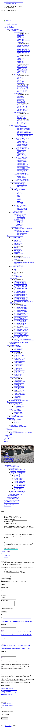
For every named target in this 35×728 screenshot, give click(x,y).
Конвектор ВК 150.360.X (21, 324)
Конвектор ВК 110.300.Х (21, 316)
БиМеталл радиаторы (16, 212)
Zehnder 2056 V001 (22, 65)
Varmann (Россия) (15, 237)
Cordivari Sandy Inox (19, 358)
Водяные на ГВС (18, 348)
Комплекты (17, 423)
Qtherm (16, 247)
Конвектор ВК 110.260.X (21, 314)
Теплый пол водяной (13, 415)
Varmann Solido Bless (22, 166)
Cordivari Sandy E (18, 371)
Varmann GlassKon (22, 170)
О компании (7, 21)
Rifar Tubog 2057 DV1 (23, 121)
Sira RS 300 (20, 221)
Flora (18, 196)
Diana (18, 195)
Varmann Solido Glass (22, 164)
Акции (6, 439)
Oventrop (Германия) (16, 419)
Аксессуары (10, 418)
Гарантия (9, 26)
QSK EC (16, 273)
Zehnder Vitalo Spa (19, 390)
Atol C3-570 (20, 80)
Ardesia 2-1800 (21, 100)
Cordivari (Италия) (19, 93)
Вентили (16, 422)
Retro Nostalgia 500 (22, 208)
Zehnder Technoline (22, 72)
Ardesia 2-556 (20, 96)
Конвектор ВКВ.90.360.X (21, 330)
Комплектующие (18, 225)
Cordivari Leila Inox (19, 359)
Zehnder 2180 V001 (22, 70)
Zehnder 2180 (20, 61)
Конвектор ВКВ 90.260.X (21, 329)
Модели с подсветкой (23, 179)
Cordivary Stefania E (19, 370)
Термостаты (17, 421)
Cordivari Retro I (18, 362)
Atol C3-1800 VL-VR (22, 91)
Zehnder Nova (20, 153)
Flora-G (19, 198)
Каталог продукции (9, 27)
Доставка (9, 429)
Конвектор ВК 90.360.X (20, 310)
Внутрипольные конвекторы (15, 236)
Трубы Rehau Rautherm (16, 416)
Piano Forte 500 (21, 217)
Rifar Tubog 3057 (21, 116)
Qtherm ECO (17, 249)
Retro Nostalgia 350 (22, 206)
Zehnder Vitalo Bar (19, 388)
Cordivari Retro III (18, 365)
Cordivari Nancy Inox (19, 356)
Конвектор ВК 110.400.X (21, 319)
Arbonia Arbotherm (22, 139)
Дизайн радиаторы (15, 125)
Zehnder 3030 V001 (22, 67)
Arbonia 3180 (20, 42)
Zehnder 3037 (20, 58)
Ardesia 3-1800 (21, 102)
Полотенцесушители (13, 345)
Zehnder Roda (17, 396)
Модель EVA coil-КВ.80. (20, 294)
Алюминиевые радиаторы (17, 182)
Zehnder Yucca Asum (19, 393)
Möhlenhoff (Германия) (16, 266)
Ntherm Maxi (17, 241)
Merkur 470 (20, 202)
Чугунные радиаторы (16, 188)
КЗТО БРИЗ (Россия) (16, 338)
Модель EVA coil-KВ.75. (20, 292)
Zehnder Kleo (20, 151)
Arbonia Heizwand (22, 142)
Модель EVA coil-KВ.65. (20, 291)
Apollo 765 (20, 192)
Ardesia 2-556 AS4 (22, 105)
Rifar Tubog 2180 (21, 118)
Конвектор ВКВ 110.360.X (21, 333)
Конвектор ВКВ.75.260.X (21, 327)
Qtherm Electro (18, 250)
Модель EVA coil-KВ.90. (20, 295)
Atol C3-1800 (20, 83)
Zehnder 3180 (20, 62)
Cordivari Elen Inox (19, 355)
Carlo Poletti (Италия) (16, 425)
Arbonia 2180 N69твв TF (23, 51)
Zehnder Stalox (18, 380)
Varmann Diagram (21, 158)
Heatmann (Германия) (16, 255)
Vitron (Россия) (14, 303)
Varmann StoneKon (22, 173)
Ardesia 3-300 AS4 (22, 106)
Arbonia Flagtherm (22, 145)
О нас (8, 23)
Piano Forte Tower (22, 218)
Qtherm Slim (17, 252)
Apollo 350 (20, 190)
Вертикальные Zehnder (23, 129)
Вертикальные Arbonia (23, 128)
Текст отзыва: (5, 600)
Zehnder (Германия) (19, 54)
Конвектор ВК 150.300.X (21, 323)
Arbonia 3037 (20, 35)
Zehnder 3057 (20, 59)
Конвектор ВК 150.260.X (21, 321)
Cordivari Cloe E (18, 375)
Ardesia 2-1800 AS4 (22, 109)
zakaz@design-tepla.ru (10, 3)
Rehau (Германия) (15, 403)
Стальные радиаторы (16, 227)
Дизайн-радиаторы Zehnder (21, 148)
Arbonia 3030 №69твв (23, 46)
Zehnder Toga (17, 397)
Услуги (6, 428)
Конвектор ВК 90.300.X (20, 308)
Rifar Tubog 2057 (21, 115)
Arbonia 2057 (20, 38)
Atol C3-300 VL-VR (22, 87)
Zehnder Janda (17, 399)
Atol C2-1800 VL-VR (22, 90)
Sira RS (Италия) (18, 220)
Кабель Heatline (18, 412)
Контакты (6, 441)
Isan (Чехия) (17, 74)
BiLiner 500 (20, 215)
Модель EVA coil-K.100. (20, 284)
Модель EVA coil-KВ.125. (21, 298)
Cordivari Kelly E (18, 368)
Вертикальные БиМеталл (24, 132)
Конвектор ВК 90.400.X (20, 311)
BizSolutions (8, 726)
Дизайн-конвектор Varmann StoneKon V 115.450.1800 (16, 621)
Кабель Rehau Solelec (19, 406)
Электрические (18, 349)
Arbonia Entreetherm (22, 144)
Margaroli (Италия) (15, 346)
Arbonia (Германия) (19, 32)
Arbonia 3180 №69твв (23, 52)
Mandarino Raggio (22, 185)
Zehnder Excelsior (21, 150)
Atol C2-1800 (20, 81)
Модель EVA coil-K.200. (20, 288)
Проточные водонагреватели (18, 426)
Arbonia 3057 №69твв (23, 48)
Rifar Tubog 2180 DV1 (23, 123)
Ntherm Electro (18, 243)
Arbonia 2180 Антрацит (23, 40)
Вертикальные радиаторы (21, 126)
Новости (6, 438)
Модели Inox (20, 176)
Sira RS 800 (20, 224)
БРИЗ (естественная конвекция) (22, 339)
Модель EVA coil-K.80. (20, 281)
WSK (15, 269)
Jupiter (18, 201)
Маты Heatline (17, 410)
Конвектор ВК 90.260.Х (20, 307)
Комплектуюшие (18, 407)
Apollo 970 (20, 193)
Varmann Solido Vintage (23, 167)
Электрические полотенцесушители (20, 400)
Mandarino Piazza (21, 186)
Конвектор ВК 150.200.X (21, 320)
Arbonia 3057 (20, 36)
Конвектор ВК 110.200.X (21, 313)
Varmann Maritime (22, 161)
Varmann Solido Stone (22, 169)
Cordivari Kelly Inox (19, 354)
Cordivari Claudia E (19, 372)
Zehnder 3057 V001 (22, 68)
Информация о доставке (11, 548)
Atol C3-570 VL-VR (22, 88)
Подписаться (4, 719)
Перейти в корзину (17, 668)
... (4, 442)
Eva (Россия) (13, 278)
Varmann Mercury (21, 160)
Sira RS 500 (20, 222)
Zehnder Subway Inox (19, 381)
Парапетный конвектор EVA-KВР (23, 301)
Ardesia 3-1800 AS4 (22, 110)
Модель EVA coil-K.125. (20, 285)
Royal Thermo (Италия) (20, 214)
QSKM (16, 275)
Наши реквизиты (12, 24)
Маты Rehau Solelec (19, 405)
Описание (7, 555)
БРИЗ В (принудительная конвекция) (24, 340)
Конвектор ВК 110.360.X (21, 317)
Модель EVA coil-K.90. (20, 282)
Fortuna (19, 199)
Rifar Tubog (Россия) (19, 112)
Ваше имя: (4, 594)
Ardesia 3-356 (20, 97)
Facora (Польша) (18, 211)
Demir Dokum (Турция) (20, 205)
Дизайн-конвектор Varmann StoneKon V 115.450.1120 (16, 635)
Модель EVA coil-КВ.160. (21, 300)
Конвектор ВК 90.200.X (20, 305)
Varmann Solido (21, 163)
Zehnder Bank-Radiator (23, 155)
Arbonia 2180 (20, 39)
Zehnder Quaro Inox (19, 387)
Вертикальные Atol (22, 131)
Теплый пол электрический (14, 402)
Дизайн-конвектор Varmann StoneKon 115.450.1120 (15, 648)
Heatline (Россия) (15, 409)
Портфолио (7, 435)
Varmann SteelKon (22, 171)
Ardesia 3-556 (20, 99)
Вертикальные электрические (25, 134)
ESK (15, 271)
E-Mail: (3, 597)
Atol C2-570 (20, 77)
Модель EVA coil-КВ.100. (21, 297)
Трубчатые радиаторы (16, 30)
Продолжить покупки (6, 668)
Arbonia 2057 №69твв (23, 45)
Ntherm (16, 240)
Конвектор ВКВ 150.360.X (21, 336)
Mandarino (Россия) (19, 183)
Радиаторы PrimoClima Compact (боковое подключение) (23, 233)
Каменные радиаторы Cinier (21, 180)
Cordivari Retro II (18, 364)
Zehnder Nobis (17, 384)
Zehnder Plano (20, 154)
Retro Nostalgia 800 (22, 209)
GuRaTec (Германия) (19, 189)
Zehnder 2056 (20, 56)
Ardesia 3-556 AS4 (22, 107)
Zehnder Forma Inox (19, 386)
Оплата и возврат (12, 431)
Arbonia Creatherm (22, 141)
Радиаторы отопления (13, 29)
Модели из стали (21, 177)
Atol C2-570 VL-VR (22, 86)
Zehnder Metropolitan (19, 394)
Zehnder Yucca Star (19, 383)
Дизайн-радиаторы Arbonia (21, 138)
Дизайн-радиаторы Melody (21, 174)
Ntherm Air (17, 244)
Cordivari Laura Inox (19, 361)
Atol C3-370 (20, 78)
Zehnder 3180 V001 (22, 71)
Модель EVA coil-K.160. (20, 287)
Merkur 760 (20, 204)
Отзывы (9, 437)
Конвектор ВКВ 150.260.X (21, 335)
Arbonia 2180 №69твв (23, 49)
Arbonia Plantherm (22, 147)
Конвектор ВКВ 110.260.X (21, 332)
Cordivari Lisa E (18, 374)
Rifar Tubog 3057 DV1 (23, 122)
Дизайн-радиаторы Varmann (21, 157)
